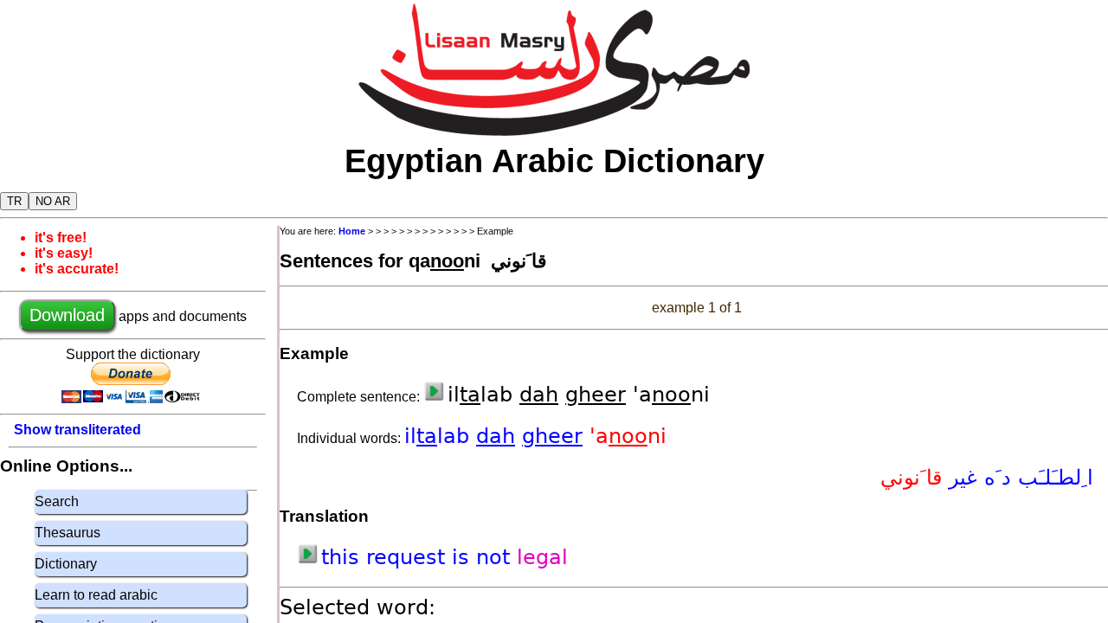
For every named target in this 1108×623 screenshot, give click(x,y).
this (343, 557)
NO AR (52, 201)
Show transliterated (77, 429)
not (496, 557)
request (409, 557)
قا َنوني (911, 478)
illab (440, 436)
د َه (994, 478)
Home (351, 231)
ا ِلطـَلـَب (1052, 478)
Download (67, 314)
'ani (628, 436)
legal (542, 557)
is (464, 557)
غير (959, 478)
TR (14, 201)
